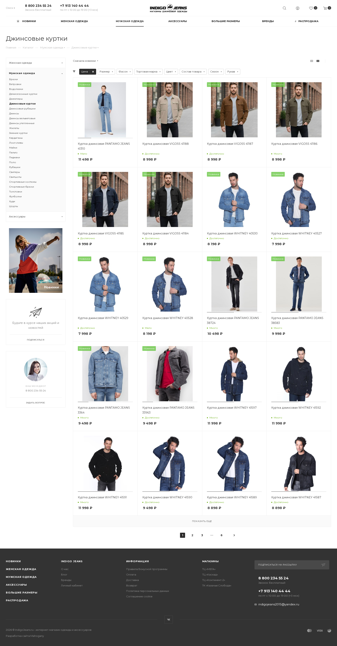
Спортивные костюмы (22, 181)
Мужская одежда (21, 576)
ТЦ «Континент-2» (213, 580)
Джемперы (16, 98)
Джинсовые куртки (22, 103)
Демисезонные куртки (23, 93)
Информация (137, 561)
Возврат (131, 585)
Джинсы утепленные (22, 123)
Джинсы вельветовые (22, 118)
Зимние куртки (18, 132)
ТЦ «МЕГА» (209, 569)
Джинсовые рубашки (22, 108)
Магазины (210, 561)
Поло (12, 162)
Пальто (13, 152)
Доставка (132, 580)
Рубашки (14, 167)
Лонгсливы (16, 142)
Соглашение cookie (139, 596)
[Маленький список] (311, 61)
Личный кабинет (72, 585)
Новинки (13, 561)
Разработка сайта (25, 635)
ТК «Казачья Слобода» (216, 585)
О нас (65, 569)
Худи (12, 201)
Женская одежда (21, 569)
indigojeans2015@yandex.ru (278, 604)
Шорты (13, 206)
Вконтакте (168, 619)
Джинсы (14, 113)
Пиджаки (14, 157)
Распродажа (17, 600)
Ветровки (15, 84)
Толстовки (15, 191)
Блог (64, 574)
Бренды (66, 580)
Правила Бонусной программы (146, 569)
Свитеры (14, 172)
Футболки (15, 196)
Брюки (13, 79)
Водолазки (16, 89)
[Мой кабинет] (297, 8)
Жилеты (14, 128)
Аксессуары (16, 584)
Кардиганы (16, 137)
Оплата (131, 574)
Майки (13, 147)
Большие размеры (21, 592)
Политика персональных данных (147, 590)
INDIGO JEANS (72, 561)
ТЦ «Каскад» (210, 574)
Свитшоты (15, 176)
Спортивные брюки (21, 186)
